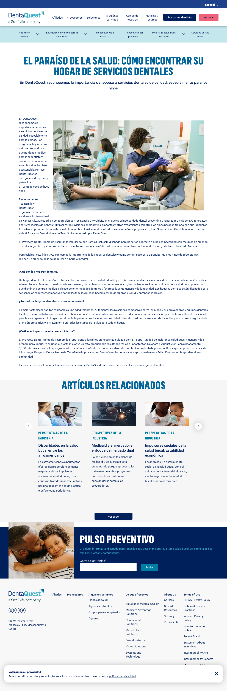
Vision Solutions (136, 646)
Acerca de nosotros (132, 17)
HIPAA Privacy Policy (197, 600)
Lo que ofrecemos (137, 594)
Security (169, 616)
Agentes (93, 618)
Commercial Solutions (133, 622)
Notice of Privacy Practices (194, 608)
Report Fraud (192, 636)
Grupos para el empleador (104, 612)
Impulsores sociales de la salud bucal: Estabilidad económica (165, 450)
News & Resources (170, 608)
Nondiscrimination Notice (195, 628)
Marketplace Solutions (133, 632)
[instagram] (11, 610)
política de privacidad (122, 676)
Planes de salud (98, 600)
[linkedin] (17, 610)
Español (210, 4)
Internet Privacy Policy (193, 618)
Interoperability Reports (198, 659)
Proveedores (74, 17)
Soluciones (93, 17)
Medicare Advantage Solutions (138, 612)
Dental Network (135, 640)
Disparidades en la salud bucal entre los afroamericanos (58, 450)
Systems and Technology (133, 654)
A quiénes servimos (112, 17)
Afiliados (57, 17)
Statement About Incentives (194, 644)
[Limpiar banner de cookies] (216, 674)
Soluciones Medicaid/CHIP (142, 603)
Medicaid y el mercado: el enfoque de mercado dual (113, 448)
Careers (169, 600)
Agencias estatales (100, 606)
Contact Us (171, 622)
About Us (170, 594)
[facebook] (23, 610)
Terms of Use (192, 594)
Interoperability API (196, 652)
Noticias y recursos (152, 17)
